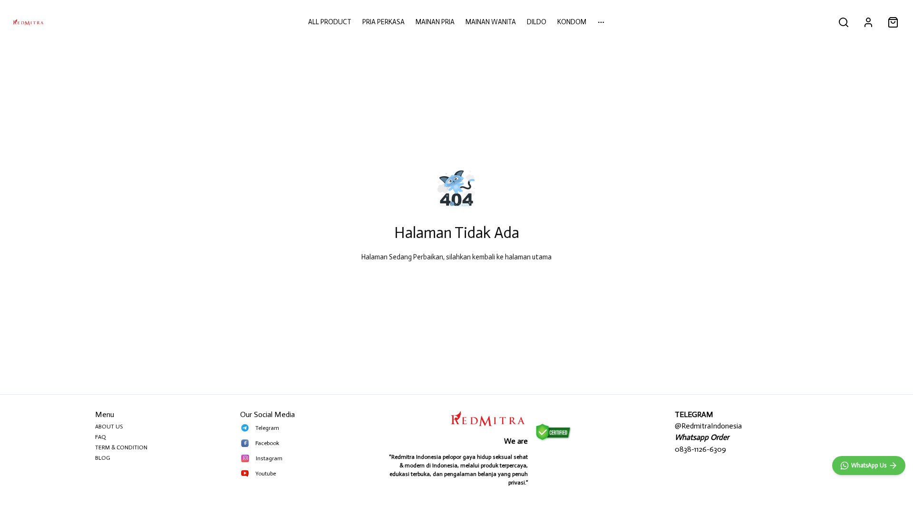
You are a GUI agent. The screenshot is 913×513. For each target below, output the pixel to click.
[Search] (843, 22)
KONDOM (571, 22)
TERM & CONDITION (121, 447)
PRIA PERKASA (383, 22)
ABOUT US (109, 426)
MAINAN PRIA (435, 22)
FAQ (100, 437)
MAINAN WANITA (491, 22)
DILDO (536, 22)
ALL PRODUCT (329, 22)
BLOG (102, 458)
